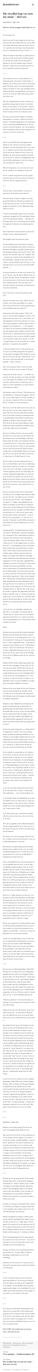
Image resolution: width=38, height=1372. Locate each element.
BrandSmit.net (11, 4)
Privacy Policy (6, 1369)
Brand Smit (18, 1343)
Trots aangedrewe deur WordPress (20, 1369)
